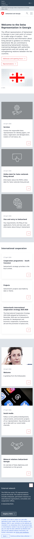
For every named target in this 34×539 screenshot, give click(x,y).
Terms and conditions (22, 532)
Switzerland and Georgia (12, 13)
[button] (31, 485)
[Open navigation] (31, 13)
